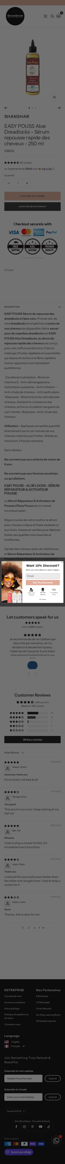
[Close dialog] (62, 562)
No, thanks (43, 599)
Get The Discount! (43, 582)
